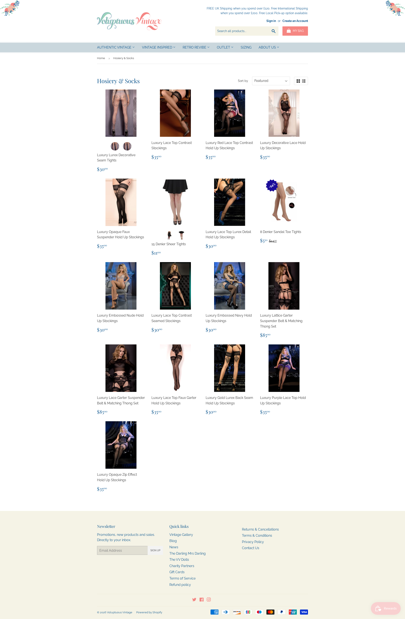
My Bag (298, 31)
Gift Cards (177, 572)
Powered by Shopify (149, 612)
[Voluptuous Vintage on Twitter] (194, 600)
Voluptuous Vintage (119, 612)
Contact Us (250, 548)
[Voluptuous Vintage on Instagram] (209, 600)
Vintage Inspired (157, 47)
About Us (268, 47)
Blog (173, 541)
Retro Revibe (195, 47)
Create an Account (295, 21)
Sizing (246, 47)
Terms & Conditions (257, 536)
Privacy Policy (253, 542)
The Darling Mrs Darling (187, 553)
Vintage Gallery (181, 535)
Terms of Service (182, 578)
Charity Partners (181, 566)
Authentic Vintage (114, 47)
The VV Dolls (179, 560)
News (173, 547)
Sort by (243, 81)
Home (101, 58)
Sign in (271, 21)
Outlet (224, 47)
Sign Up (155, 550)
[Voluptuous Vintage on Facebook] (201, 600)
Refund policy (180, 585)
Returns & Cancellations (260, 529)
